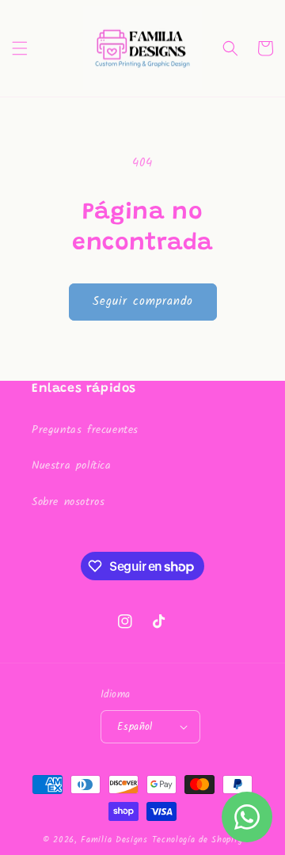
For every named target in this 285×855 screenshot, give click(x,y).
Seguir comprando (143, 301)
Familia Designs (114, 840)
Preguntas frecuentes (85, 430)
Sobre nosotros (68, 502)
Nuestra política (72, 465)
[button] (19, 48)
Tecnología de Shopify (197, 840)
